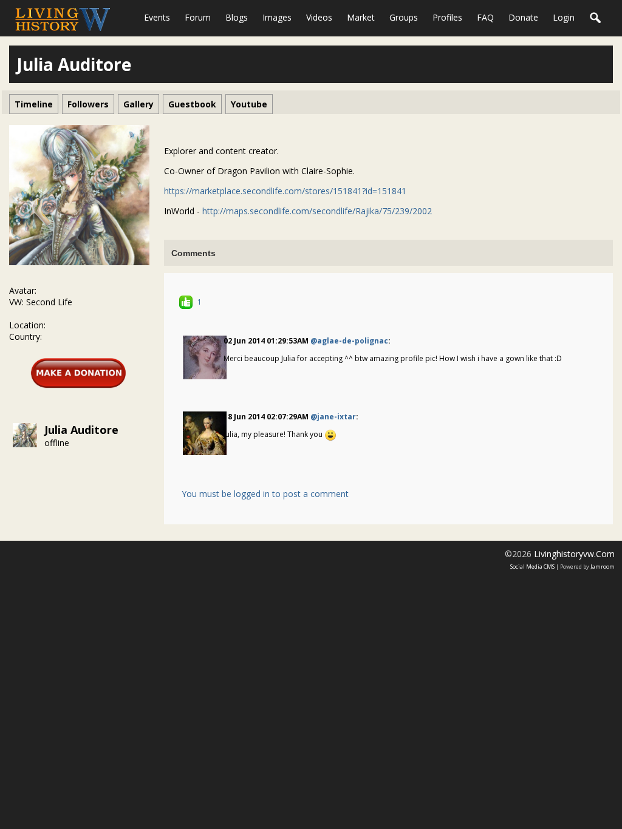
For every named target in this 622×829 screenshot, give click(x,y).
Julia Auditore (81, 429)
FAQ (485, 17)
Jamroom (602, 566)
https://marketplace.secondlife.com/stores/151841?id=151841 (285, 191)
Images (277, 17)
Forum (198, 17)
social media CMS (532, 566)
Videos (319, 17)
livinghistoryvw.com (574, 554)
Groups (403, 17)
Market (361, 17)
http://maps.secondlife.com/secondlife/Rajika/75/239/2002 (317, 211)
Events (157, 17)
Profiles (447, 17)
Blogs (236, 17)
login (564, 17)
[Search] (596, 18)
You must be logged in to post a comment (265, 493)
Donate (523, 17)
